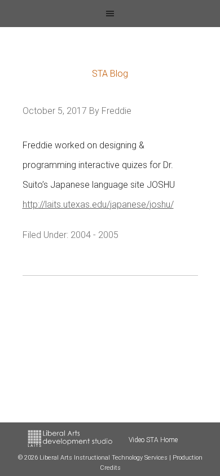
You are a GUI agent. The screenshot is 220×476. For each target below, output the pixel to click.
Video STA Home (153, 440)
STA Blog (110, 73)
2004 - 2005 (94, 235)
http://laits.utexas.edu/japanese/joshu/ (98, 204)
